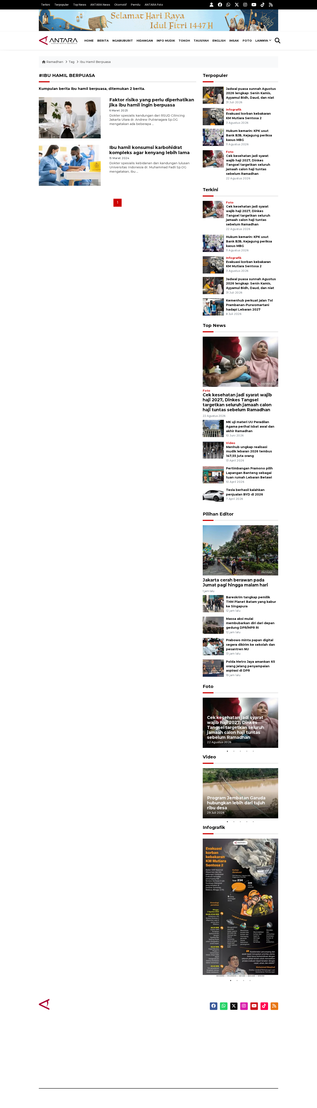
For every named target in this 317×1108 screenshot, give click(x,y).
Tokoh (184, 40)
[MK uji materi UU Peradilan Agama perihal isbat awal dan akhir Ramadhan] (213, 428)
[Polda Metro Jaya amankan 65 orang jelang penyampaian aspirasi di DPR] (213, 668)
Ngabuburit (122, 40)
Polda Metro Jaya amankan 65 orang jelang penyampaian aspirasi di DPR (250, 666)
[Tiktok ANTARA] (263, 5)
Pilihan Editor (218, 514)
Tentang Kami (234, 1058)
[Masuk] (211, 5)
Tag (71, 62)
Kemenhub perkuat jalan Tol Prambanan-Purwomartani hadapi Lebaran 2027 (249, 304)
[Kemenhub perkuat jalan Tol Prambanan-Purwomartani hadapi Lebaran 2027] (213, 307)
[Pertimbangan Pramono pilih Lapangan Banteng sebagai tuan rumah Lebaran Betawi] (213, 475)
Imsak (234, 40)
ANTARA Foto (154, 4)
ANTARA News (100, 4)
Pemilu (135, 4)
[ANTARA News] (58, 40)
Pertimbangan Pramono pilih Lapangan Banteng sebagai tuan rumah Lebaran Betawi (249, 472)
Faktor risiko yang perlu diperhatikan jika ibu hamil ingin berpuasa (151, 102)
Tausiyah (201, 40)
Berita (103, 40)
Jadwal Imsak (111, 1073)
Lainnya (261, 40)
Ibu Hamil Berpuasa (95, 62)
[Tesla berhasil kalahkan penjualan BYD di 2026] (213, 496)
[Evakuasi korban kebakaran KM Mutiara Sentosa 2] (213, 116)
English (219, 40)
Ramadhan (55, 62)
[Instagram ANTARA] (245, 5)
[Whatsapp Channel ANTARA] (228, 5)
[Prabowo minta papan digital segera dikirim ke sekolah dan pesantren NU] (213, 646)
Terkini (45, 4)
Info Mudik (166, 40)
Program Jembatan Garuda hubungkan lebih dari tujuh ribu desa (236, 802)
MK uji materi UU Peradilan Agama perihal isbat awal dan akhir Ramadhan (250, 426)
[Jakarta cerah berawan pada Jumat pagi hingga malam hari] (240, 550)
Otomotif (120, 4)
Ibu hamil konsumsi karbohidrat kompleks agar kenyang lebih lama (149, 150)
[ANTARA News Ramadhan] (62, 1004)
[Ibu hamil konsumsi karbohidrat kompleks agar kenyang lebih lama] (70, 165)
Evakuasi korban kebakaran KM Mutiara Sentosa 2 (237, 964)
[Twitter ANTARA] (237, 5)
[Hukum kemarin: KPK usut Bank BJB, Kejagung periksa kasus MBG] (213, 137)
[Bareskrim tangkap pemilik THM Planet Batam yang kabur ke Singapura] (213, 603)
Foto (247, 40)
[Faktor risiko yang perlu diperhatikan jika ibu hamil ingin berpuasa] (70, 117)
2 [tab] (234, 751)
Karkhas (168, 1020)
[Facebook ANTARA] (220, 5)
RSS (226, 1073)
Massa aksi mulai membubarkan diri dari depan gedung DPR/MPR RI (250, 623)
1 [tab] (227, 751)
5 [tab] (253, 751)
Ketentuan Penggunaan (243, 1036)
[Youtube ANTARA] (253, 5)
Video (230, 443)
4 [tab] (247, 751)
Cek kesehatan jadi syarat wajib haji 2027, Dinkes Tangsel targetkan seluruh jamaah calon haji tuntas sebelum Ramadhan (248, 165)
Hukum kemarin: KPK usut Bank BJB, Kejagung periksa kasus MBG (249, 135)
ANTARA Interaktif (177, 1036)
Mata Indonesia (174, 1043)
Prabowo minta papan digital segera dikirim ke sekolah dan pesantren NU (250, 644)
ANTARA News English (241, 1020)
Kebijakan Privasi (237, 1043)
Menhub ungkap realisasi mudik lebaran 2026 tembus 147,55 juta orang (249, 451)
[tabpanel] (240, 723)
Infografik (233, 109)
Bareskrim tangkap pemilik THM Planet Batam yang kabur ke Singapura (251, 601)
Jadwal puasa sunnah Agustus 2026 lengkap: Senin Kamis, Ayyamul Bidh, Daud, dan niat (251, 93)
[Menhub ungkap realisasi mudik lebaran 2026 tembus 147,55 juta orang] (213, 450)
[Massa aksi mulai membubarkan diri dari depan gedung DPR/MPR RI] (213, 625)
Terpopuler (61, 4)
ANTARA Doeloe (175, 1051)
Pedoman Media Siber (241, 1066)
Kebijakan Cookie (237, 1051)
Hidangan (145, 40)
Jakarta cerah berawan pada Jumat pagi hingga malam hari (235, 582)
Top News (79, 4)
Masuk (228, 1028)
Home (89, 40)
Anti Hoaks (171, 1028)
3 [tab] (240, 751)
